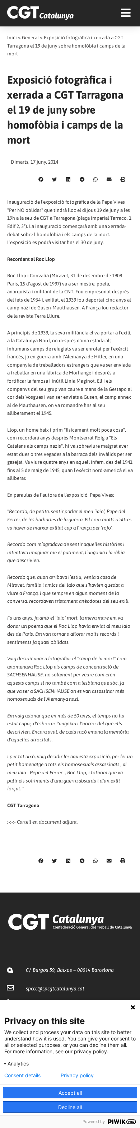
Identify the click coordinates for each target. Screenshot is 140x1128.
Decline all (70, 1107)
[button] (40, 179)
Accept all (70, 1093)
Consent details (22, 1075)
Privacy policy (77, 1075)
